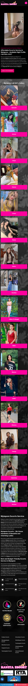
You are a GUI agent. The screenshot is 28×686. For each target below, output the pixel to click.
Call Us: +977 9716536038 (7, 70)
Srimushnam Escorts (20, 637)
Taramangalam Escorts (7, 651)
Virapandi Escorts (6, 648)
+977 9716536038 (7, 684)
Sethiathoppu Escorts (20, 640)
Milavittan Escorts (6, 644)
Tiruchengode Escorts (20, 643)
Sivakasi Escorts (5, 637)
